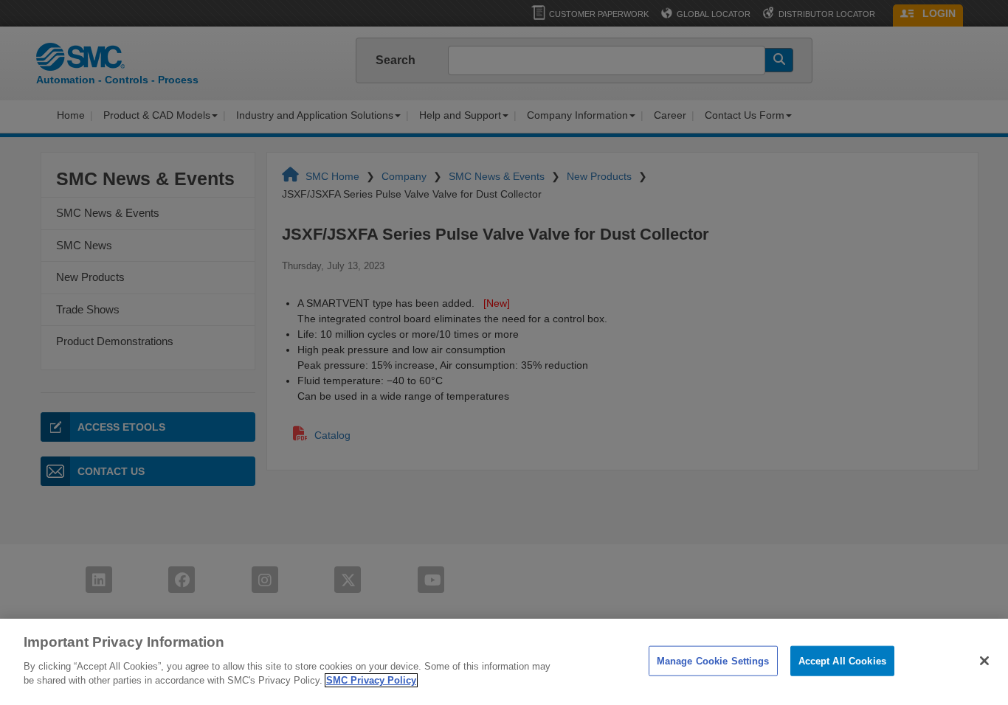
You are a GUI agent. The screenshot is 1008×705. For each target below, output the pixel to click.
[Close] (984, 661)
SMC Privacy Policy (371, 680)
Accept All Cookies (842, 660)
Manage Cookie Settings (713, 660)
